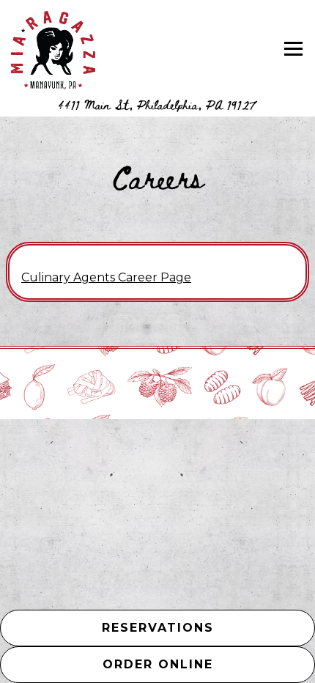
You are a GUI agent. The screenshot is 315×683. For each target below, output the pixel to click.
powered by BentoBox (207, 503)
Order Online (209, 664)
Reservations (158, 628)
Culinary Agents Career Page (106, 277)
